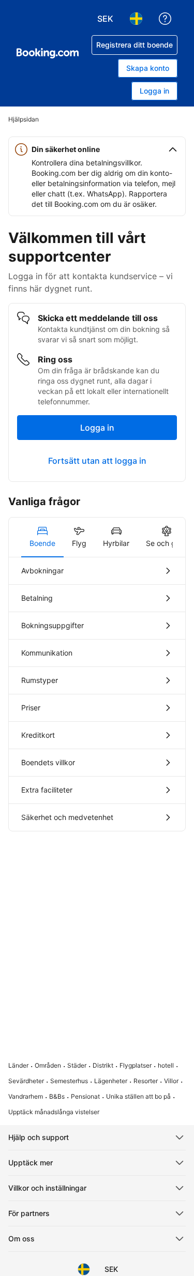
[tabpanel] (97, 694)
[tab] (42, 537)
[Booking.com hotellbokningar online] (48, 53)
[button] (97, 149)
